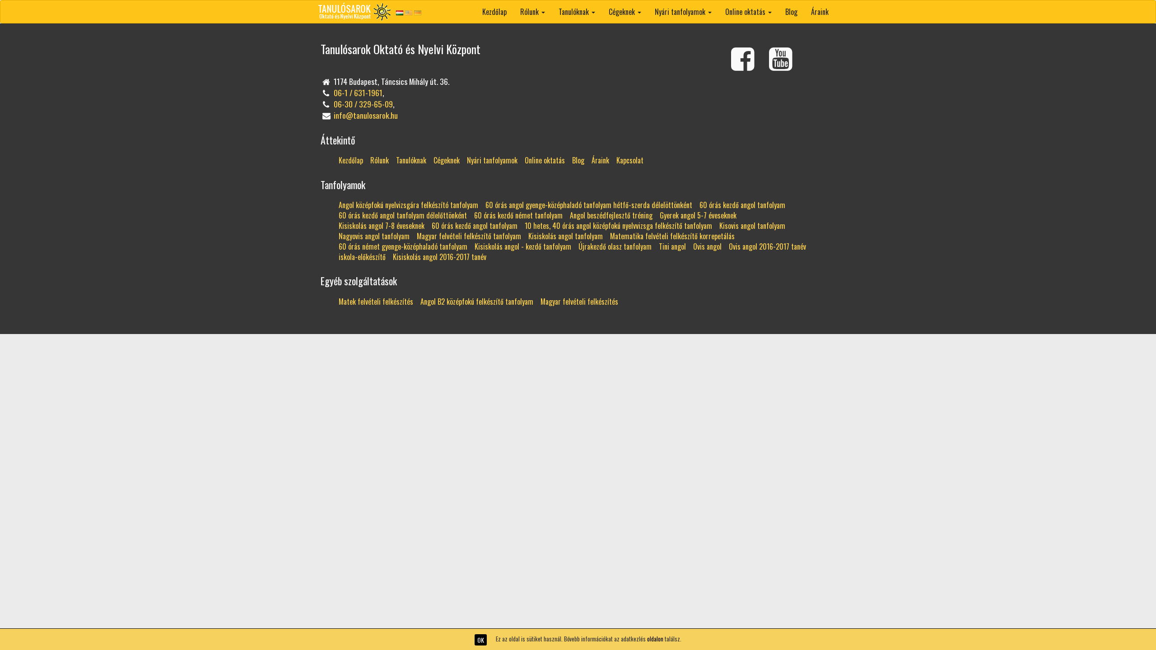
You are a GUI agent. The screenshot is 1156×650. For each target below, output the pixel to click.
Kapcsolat (629, 160)
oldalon (655, 639)
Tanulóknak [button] (575, 11)
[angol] (408, 12)
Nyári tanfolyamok (492, 160)
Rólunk (379, 160)
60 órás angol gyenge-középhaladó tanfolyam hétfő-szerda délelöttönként (588, 205)
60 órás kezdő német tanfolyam (518, 215)
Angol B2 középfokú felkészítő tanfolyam (476, 301)
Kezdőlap (494, 11)
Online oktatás (545, 160)
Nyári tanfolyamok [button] (681, 11)
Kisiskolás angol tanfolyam (565, 236)
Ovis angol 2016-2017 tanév (767, 246)
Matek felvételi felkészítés (376, 301)
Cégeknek (447, 160)
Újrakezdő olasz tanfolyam (615, 246)
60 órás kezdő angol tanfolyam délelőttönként (403, 215)
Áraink (820, 11)
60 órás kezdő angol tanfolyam (742, 205)
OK (480, 640)
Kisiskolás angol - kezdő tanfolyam (523, 246)
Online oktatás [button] (746, 11)
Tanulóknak (411, 160)
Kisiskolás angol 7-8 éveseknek (381, 225)
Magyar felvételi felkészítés (579, 301)
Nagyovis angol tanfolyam (374, 236)
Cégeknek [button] (623, 11)
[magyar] (399, 12)
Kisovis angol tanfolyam (752, 225)
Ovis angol (707, 246)
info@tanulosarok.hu (366, 115)
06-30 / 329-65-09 (363, 104)
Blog (791, 11)
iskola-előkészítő (362, 256)
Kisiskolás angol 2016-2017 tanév (439, 256)
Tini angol (672, 246)
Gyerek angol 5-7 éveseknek (698, 215)
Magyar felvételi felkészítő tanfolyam (469, 236)
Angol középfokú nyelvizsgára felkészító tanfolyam (408, 205)
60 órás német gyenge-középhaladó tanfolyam (403, 246)
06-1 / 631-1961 (358, 92)
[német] (417, 12)
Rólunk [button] (530, 11)
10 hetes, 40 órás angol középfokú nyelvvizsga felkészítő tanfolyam (618, 225)
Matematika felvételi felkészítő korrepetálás (672, 236)
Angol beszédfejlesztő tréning (611, 215)
